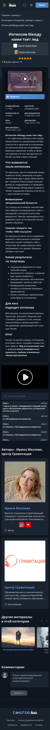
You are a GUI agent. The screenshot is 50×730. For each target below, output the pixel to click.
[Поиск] (24, 5)
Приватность (26, 725)
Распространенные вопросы (30, 720)
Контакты (11, 720)
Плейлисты (12, 725)
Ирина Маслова (17, 508)
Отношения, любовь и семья (36, 108)
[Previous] (42, 621)
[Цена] (31, 5)
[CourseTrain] (12, 5)
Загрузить (14, 96)
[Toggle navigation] (4, 5)
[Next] (46, 621)
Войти (42, 5)
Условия (38, 725)
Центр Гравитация (19, 587)
